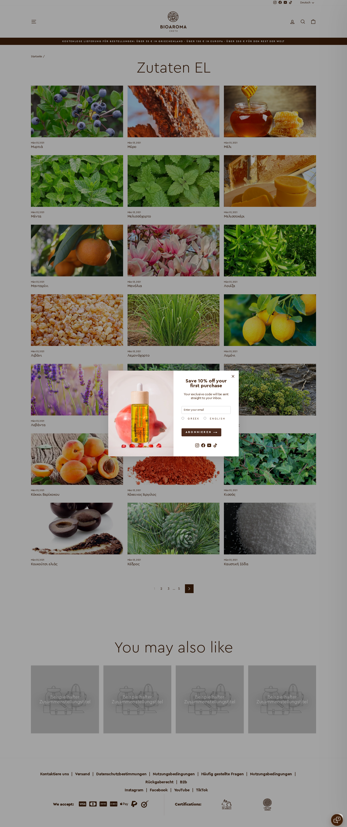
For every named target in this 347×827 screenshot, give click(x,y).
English (217, 419)
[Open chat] (337, 820)
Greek (193, 419)
